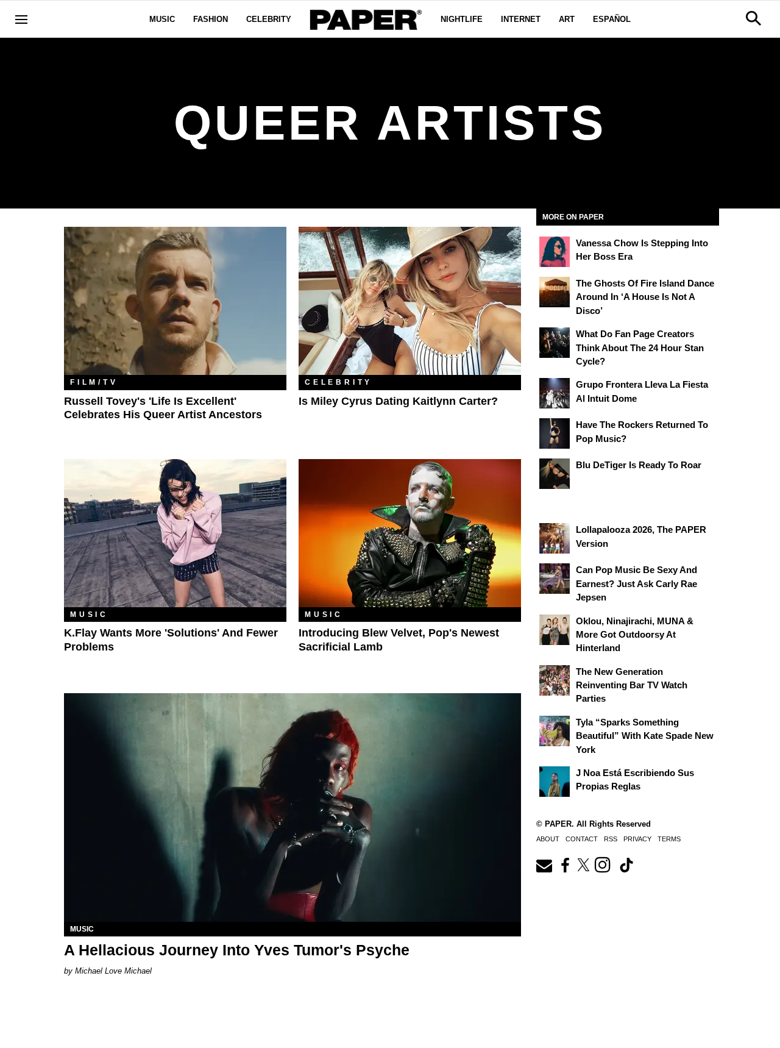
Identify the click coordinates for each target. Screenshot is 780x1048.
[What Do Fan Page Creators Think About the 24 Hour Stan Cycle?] (554, 342)
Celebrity (268, 19)
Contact (582, 839)
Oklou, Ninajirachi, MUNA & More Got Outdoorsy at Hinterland (634, 635)
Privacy (637, 839)
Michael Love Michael (113, 970)
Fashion (210, 19)
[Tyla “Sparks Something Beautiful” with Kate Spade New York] (554, 731)
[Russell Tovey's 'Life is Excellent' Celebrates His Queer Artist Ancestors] (175, 301)
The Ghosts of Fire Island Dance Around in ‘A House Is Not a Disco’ (645, 297)
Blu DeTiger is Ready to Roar (638, 465)
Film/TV (94, 382)
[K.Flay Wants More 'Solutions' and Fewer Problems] (175, 533)
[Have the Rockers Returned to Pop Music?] (554, 433)
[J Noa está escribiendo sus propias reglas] (554, 781)
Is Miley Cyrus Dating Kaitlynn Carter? (398, 401)
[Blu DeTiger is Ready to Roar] (554, 473)
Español (612, 19)
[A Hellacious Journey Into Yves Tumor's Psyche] (292, 807)
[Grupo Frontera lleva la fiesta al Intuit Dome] (554, 393)
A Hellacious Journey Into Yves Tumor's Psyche (237, 949)
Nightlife (462, 19)
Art (567, 19)
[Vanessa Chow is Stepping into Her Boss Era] (554, 252)
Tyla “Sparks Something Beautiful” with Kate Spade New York (645, 736)
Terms (669, 839)
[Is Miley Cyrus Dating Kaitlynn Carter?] (410, 301)
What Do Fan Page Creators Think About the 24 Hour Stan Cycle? (640, 347)
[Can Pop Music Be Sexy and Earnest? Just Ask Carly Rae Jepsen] (554, 578)
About (547, 839)
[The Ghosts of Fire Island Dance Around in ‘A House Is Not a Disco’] (554, 292)
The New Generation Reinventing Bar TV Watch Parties (631, 685)
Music (162, 19)
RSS (610, 839)
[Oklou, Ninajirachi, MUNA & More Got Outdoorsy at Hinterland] (554, 630)
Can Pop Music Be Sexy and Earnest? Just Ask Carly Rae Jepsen (636, 583)
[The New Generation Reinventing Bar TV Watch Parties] (554, 680)
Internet (521, 19)
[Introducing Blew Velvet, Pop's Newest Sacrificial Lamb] (410, 533)
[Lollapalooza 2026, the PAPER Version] (554, 538)
